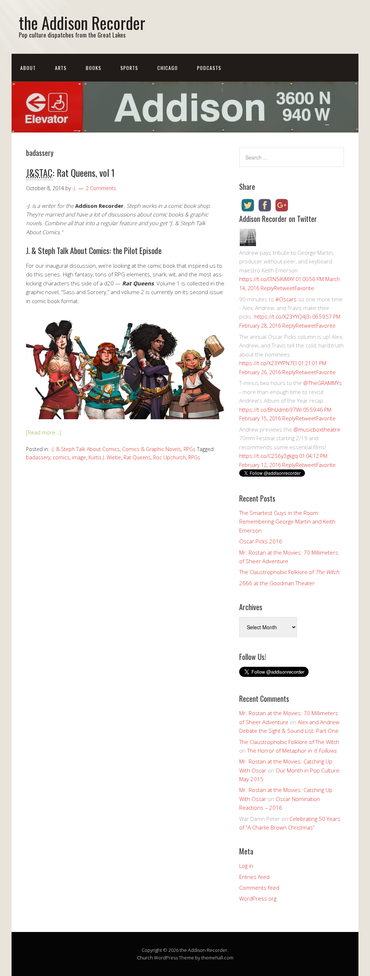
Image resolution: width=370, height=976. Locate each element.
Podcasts (209, 67)
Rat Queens (137, 457)
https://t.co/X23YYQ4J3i (282, 316)
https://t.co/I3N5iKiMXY (266, 279)
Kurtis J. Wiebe (105, 457)
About (28, 67)
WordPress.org (257, 898)
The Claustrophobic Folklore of (289, 571)
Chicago (167, 67)
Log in (246, 865)
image (79, 457)
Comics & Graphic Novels (151, 449)
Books (93, 67)
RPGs (189, 449)
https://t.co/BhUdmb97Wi (270, 409)
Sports (129, 67)
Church (145, 957)
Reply (267, 288)
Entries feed (254, 876)
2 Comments (101, 188)
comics (61, 457)
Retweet (284, 288)
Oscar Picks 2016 (260, 541)
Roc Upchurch (169, 457)
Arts (60, 67)
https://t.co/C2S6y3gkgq (268, 455)
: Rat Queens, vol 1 (70, 173)
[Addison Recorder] (248, 244)
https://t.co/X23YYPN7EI (268, 363)
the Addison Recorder (82, 22)
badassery (38, 457)
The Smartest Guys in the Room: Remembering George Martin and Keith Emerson (287, 521)
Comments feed (259, 887)
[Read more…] (43, 432)
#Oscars (286, 299)
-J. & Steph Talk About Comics (85, 449)
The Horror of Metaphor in (291, 750)
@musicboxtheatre (316, 429)
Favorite (304, 288)
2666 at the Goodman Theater (277, 583)
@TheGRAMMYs (322, 382)
